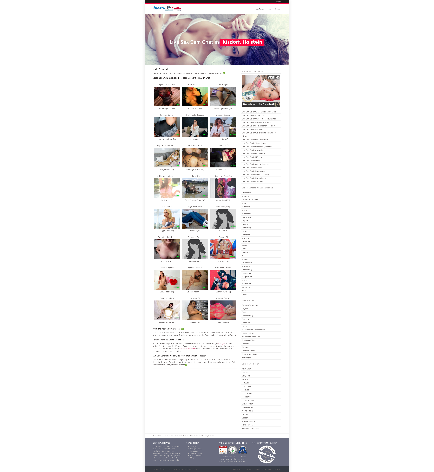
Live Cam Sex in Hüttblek (252, 129)
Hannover (246, 252)
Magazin (278, 2)
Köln (244, 203)
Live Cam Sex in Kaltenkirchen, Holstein (258, 126)
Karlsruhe (246, 287)
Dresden (245, 224)
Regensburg (247, 270)
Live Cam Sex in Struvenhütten (255, 139)
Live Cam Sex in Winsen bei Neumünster (259, 112)
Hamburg (246, 322)
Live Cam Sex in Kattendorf (253, 115)
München (246, 207)
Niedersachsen (248, 333)
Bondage (247, 386)
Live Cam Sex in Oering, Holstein (255, 164)
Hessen (245, 326)
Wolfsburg (246, 284)
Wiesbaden (246, 214)
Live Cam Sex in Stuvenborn (253, 153)
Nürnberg (246, 231)
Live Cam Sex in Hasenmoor (253, 171)
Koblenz (245, 259)
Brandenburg (247, 315)
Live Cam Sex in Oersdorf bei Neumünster (259, 119)
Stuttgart (246, 235)
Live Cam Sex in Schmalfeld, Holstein (257, 146)
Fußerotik (248, 397)
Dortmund (246, 273)
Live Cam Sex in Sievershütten (254, 143)
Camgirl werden (196, 449)
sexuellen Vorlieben (187, 348)
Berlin (244, 312)
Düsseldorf (246, 193)
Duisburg (246, 242)
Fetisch (245, 379)
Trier (244, 291)
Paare (277, 9)
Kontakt (257, 469)
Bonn (244, 249)
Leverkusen (247, 263)
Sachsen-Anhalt (248, 350)
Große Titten (247, 404)
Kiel (243, 256)
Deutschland (168, 436)
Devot (246, 390)
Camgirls (222, 343)
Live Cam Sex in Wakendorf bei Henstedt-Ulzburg (259, 134)
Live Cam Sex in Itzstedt (252, 167)
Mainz (244, 210)
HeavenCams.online (174, 469)
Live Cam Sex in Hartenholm (254, 178)
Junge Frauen (247, 407)
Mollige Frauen (248, 421)
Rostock (245, 280)
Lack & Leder (249, 400)
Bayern (245, 308)
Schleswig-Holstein (250, 354)
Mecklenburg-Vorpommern (253, 329)
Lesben (245, 418)
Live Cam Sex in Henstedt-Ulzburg (256, 122)
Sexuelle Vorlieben (196, 453)
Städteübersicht (196, 455)
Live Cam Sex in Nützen (252, 157)
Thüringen (246, 357)
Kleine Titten (247, 411)
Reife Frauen (247, 425)
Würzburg (246, 238)
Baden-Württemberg (251, 305)
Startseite (260, 9)
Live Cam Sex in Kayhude (252, 181)
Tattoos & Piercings (250, 428)
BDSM (246, 383)
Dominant (248, 393)
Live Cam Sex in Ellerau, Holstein (255, 174)
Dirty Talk (246, 376)
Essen (244, 294)
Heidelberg (246, 228)
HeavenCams (157, 436)
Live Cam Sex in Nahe (251, 160)
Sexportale (194, 451)
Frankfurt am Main (250, 200)
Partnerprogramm (238, 469)
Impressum (277, 469)
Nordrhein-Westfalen (251, 336)
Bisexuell (245, 372)
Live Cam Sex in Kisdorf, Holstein (202, 436)
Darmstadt (246, 217)
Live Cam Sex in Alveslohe (252, 150)
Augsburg (246, 266)
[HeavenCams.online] (168, 9)
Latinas (245, 414)
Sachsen (245, 347)
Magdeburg (247, 277)
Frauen (269, 9)
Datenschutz (266, 469)
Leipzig (245, 221)
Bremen (245, 319)
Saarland (245, 343)
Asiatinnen (246, 369)
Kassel (244, 245)
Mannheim (246, 196)
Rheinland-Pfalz (248, 340)
